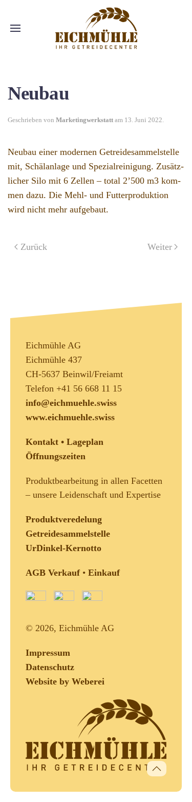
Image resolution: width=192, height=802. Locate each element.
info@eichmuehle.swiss (71, 403)
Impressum (48, 653)
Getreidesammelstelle (68, 534)
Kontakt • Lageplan (64, 442)
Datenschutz (50, 667)
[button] (15, 28)
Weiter (159, 247)
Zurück (33, 247)
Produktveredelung (64, 519)
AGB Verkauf (53, 573)
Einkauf (104, 573)
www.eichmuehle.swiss (70, 417)
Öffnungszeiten (56, 456)
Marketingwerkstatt (84, 120)
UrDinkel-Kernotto (63, 548)
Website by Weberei (65, 681)
